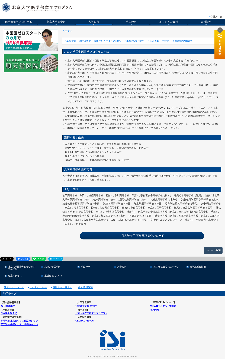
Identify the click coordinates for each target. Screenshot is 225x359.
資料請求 (206, 21)
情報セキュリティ (62, 287)
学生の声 (131, 21)
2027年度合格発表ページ (166, 267)
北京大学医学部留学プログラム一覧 (22, 268)
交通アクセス (217, 16)
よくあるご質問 (168, 21)
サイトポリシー (38, 287)
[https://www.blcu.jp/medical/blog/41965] (31, 63)
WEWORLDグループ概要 (163, 306)
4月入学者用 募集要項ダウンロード (142, 235)
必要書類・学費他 (159, 40)
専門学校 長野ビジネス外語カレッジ (19, 324)
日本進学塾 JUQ (9, 313)
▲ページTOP (213, 250)
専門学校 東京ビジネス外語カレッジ (19, 320)
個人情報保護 (85, 287)
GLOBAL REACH (84, 320)
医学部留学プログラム (18, 21)
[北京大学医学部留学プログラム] (101, 7)
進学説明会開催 (198, 267)
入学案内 (93, 21)
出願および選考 (135, 40)
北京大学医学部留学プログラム (91, 313)
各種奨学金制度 (183, 40)
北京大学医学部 (56, 21)
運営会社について (53, 276)
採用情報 (154, 309)
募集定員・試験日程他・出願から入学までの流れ (93, 40)
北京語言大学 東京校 (86, 306)
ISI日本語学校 (8, 306)
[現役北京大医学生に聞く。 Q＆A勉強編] (31, 40)
